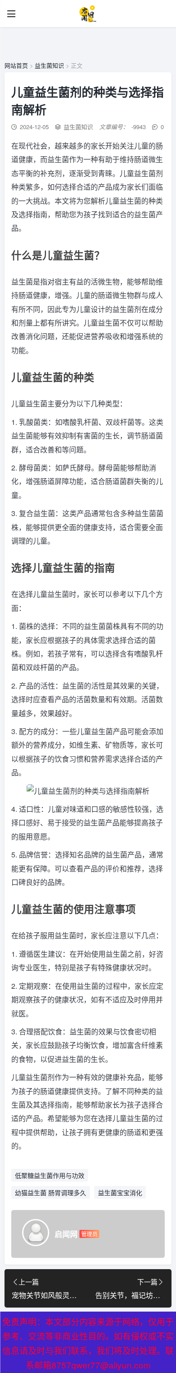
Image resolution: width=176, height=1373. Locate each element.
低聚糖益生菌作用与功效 (49, 1175)
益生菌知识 (49, 65)
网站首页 (16, 65)
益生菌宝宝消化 (120, 1192)
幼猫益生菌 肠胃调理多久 (50, 1192)
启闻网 (66, 1234)
